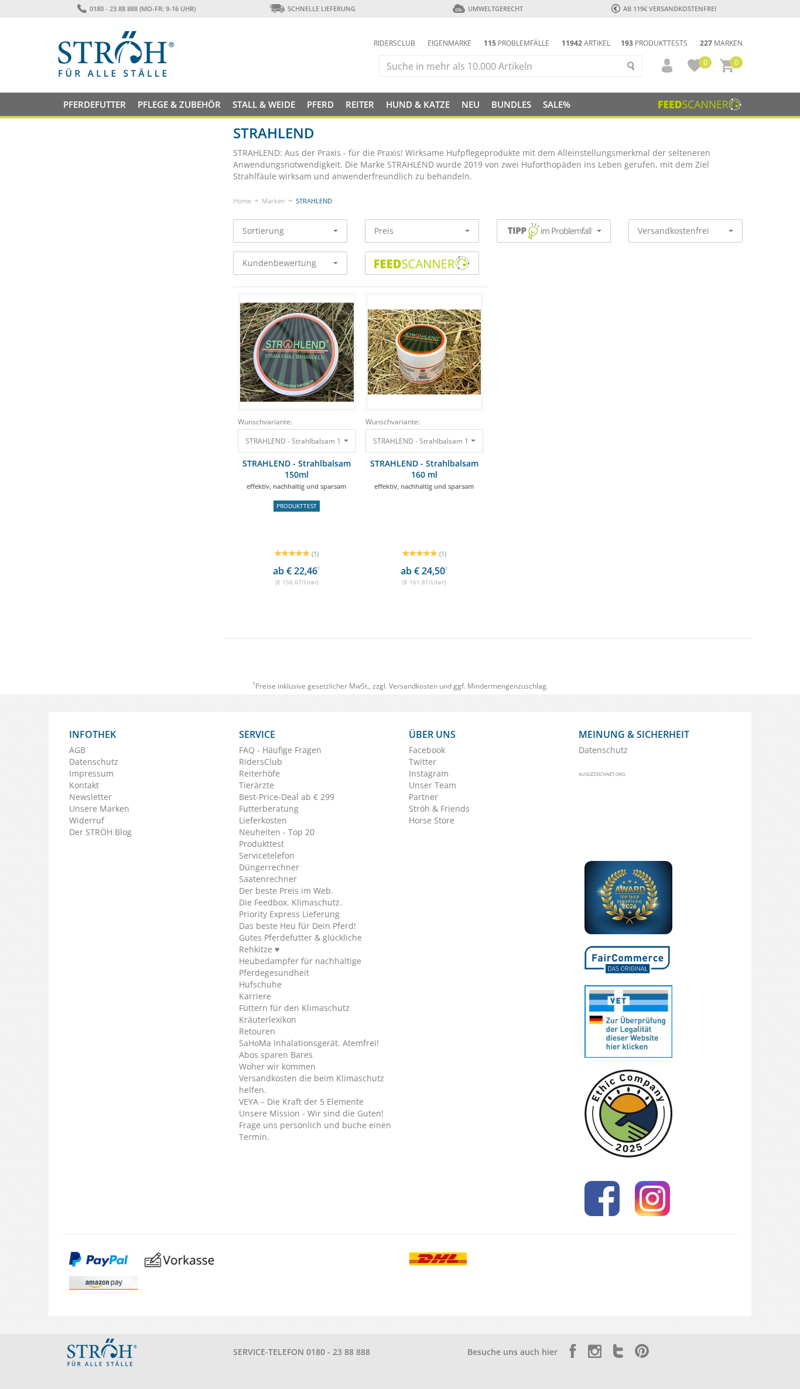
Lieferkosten (263, 820)
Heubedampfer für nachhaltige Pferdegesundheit (300, 966)
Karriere (255, 996)
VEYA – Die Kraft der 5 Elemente (301, 1101)
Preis (384, 230)
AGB (77, 749)
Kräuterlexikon (267, 1019)
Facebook (427, 749)
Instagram (429, 773)
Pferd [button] (320, 104)
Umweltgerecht (495, 8)
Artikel (586, 43)
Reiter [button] (360, 104)
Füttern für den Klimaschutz (294, 1007)
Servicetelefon (267, 855)
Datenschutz (93, 761)
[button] (661, 65)
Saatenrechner (268, 878)
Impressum (91, 773)
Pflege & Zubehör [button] (179, 104)
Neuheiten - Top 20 (276, 832)
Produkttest (261, 843)
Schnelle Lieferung (321, 8)
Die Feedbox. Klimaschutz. (290, 902)
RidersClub (260, 761)
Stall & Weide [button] (264, 104)
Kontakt (84, 785)
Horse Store (431, 820)
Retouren (257, 1031)
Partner (423, 796)
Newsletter (90, 796)
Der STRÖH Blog (100, 832)
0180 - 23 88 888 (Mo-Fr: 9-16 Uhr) (142, 8)
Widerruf (86, 820)
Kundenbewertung (279, 262)
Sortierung (263, 230)
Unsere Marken (99, 808)
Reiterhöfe (259, 773)
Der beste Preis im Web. (286, 890)
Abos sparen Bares (276, 1054)
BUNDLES (511, 104)
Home (242, 200)
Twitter (422, 761)
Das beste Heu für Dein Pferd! (297, 925)
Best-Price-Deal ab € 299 (286, 796)
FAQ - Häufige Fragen (280, 749)
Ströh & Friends (439, 808)
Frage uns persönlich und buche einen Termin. (315, 1130)
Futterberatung (269, 808)
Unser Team (432, 785)
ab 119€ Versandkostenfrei (669, 8)
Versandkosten (413, 686)
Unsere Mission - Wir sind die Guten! (311, 1113)
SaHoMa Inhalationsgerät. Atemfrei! (309, 1042)
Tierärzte (256, 785)
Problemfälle (516, 43)
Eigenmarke (449, 43)
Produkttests (654, 43)
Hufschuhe (260, 984)
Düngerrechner (269, 867)
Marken (721, 43)
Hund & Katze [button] (418, 104)
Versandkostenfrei (673, 230)
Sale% (556, 104)
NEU (470, 104)
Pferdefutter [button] (94, 104)
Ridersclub (394, 43)
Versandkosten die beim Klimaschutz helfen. (311, 1084)
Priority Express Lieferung (289, 914)
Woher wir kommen (277, 1066)
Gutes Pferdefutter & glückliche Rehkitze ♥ (300, 943)
